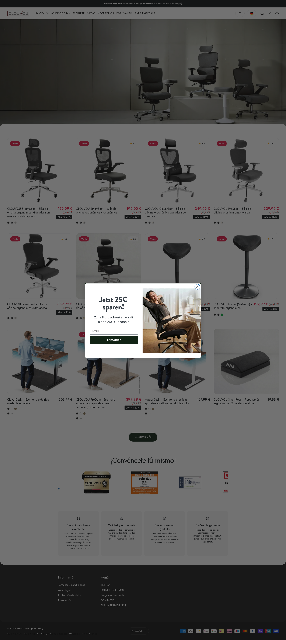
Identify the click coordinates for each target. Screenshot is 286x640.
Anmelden (114, 340)
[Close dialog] (197, 286)
